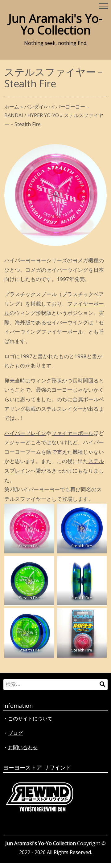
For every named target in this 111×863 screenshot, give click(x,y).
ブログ (15, 733)
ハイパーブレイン (25, 433)
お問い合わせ (23, 747)
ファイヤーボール (72, 433)
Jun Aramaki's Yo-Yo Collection (55, 24)
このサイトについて (30, 718)
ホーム (11, 106)
